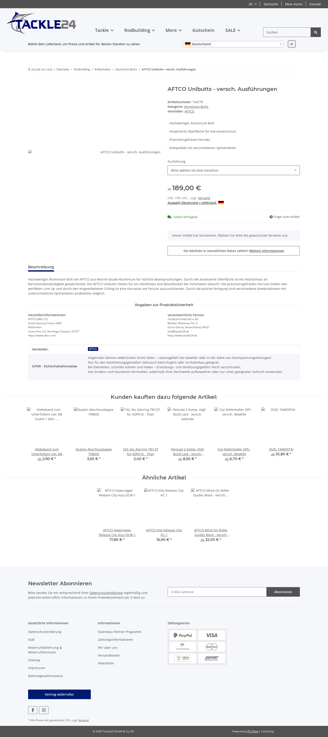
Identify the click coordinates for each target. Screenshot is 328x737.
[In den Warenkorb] (31, 83)
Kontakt (315, 4)
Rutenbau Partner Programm (119, 632)
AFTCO (93, 348)
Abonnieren (283, 592)
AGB (31, 639)
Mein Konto (293, 4)
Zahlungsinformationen (115, 639)
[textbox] (233, 44)
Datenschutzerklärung (106, 593)
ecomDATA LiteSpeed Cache (292, 731)
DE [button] (251, 4)
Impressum (36, 668)
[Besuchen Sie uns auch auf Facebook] (32, 710)
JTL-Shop (253, 731)
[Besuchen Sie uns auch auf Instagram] (43, 710)
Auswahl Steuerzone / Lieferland (192, 203)
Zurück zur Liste (41, 69)
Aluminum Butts (196, 106)
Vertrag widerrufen (59, 694)
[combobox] (233, 44)
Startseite (271, 4)
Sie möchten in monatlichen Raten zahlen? (233, 251)
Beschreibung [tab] (41, 267)
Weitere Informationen (266, 251)
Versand (204, 198)
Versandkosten (109, 655)
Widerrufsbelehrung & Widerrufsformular (45, 649)
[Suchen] (316, 32)
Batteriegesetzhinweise (45, 676)
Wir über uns (108, 647)
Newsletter (106, 663)
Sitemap (34, 660)
